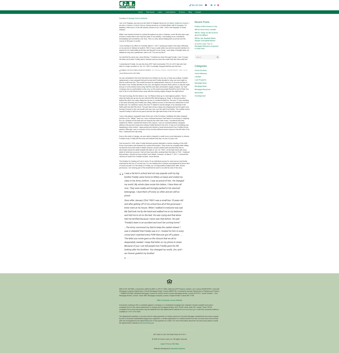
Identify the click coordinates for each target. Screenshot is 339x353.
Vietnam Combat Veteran (136, 25)
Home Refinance (201, 73)
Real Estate (199, 93)
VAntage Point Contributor (138, 18)
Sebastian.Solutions (178, 349)
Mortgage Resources (202, 89)
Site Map (175, 344)
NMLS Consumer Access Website (169, 300)
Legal (162, 344)
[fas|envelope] (206, 5)
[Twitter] (214, 5)
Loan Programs (200, 80)
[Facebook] (211, 5)
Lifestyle (198, 77)
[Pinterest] (218, 5)
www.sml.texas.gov (189, 309)
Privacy (168, 344)
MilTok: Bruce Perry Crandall (205, 30)
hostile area (145, 89)
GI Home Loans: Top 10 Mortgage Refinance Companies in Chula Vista (206, 46)
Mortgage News (201, 83)
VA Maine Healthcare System (177, 23)
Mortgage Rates (201, 86)
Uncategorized (200, 96)
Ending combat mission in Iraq (206, 26)
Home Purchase (201, 70)
